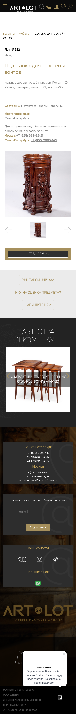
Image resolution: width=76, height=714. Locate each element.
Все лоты (9, 33)
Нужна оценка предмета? (38, 292)
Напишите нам (38, 305)
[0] (49, 8)
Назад (9, 55)
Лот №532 (12, 50)
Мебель (24, 33)
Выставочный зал (38, 280)
